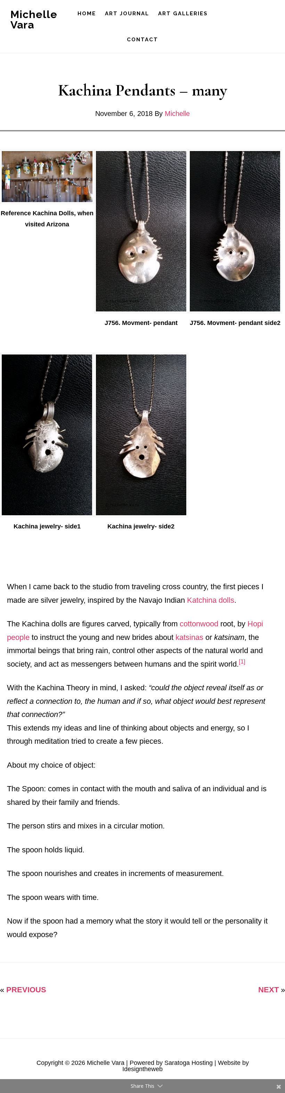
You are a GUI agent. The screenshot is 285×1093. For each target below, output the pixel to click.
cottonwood (199, 623)
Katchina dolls (210, 600)
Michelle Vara (33, 19)
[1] (243, 661)
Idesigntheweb (142, 1069)
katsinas (189, 637)
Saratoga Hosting (188, 1062)
